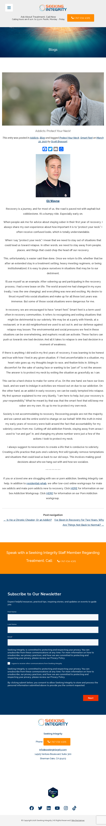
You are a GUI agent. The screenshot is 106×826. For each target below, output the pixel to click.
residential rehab (36, 483)
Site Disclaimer (78, 820)
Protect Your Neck (69, 137)
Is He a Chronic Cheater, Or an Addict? (27, 519)
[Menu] (9, 7)
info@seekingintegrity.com (53, 749)
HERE (74, 488)
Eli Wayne (53, 201)
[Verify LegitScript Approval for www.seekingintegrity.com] (53, 797)
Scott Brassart (59, 141)
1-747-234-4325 (82, 18)
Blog (42, 137)
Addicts (34, 137)
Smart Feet (86, 137)
